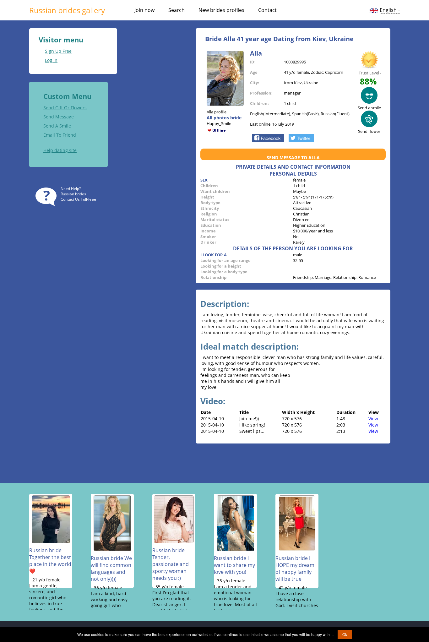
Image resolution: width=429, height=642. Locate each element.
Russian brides (73, 194)
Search (176, 10)
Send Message (58, 117)
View (373, 419)
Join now (144, 10)
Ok (344, 634)
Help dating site (60, 150)
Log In (51, 60)
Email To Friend (59, 135)
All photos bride (224, 118)
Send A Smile (57, 126)
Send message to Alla (293, 157)
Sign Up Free (58, 51)
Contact (267, 10)
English (388, 10)
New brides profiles (221, 10)
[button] (268, 137)
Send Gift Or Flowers (65, 108)
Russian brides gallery (67, 10)
